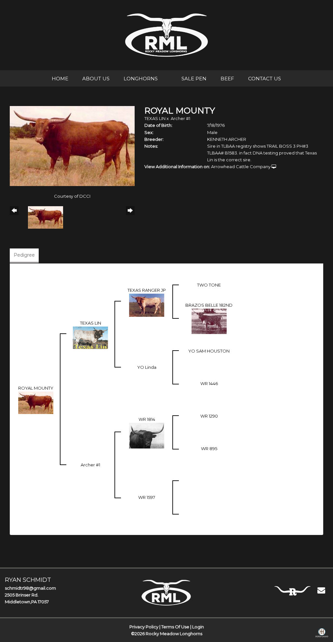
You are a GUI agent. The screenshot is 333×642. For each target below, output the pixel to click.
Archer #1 (180, 118)
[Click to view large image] (72, 145)
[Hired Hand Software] (321, 634)
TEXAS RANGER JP (146, 290)
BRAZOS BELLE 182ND (209, 305)
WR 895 (209, 448)
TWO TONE (209, 285)
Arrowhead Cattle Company (241, 166)
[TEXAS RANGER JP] (146, 304)
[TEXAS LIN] (90, 337)
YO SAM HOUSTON (209, 351)
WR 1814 (147, 419)
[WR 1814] (146, 435)
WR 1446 (209, 383)
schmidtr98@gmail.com (30, 588)
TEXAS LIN (155, 118)
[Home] (166, 592)
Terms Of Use (175, 626)
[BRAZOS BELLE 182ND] (209, 321)
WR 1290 (209, 416)
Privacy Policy (143, 626)
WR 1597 (146, 497)
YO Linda (146, 367)
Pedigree (24, 255)
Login (198, 626)
